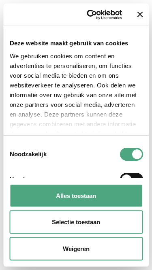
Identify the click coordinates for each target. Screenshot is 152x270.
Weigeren (76, 248)
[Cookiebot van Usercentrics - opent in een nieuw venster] (90, 14)
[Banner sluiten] (140, 14)
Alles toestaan (76, 195)
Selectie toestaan (76, 222)
